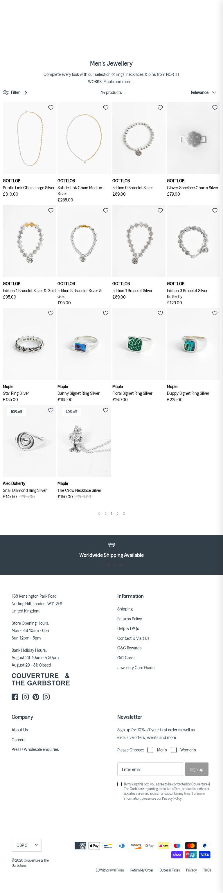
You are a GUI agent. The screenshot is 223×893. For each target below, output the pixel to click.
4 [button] (121, 565)
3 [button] (114, 565)
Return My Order (141, 870)
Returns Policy (129, 618)
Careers (19, 739)
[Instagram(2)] (46, 697)
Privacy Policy (171, 798)
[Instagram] (25, 697)
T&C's (207, 870)
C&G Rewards (129, 647)
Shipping (125, 608)
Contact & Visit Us (133, 638)
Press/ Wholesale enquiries (35, 749)
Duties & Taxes (170, 870)
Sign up (196, 769)
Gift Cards (126, 657)
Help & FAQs (128, 628)
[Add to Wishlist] (51, 107)
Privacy (191, 870)
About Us (20, 729)
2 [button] (108, 565)
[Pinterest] (36, 697)
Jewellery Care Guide (135, 667)
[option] (111, 549)
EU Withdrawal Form (110, 870)
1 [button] (102, 565)
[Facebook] (15, 697)
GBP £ (22, 845)
